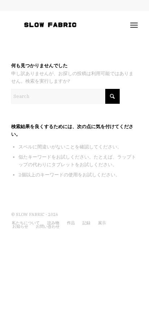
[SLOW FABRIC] (61, 25)
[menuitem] (134, 25)
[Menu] (134, 25)
